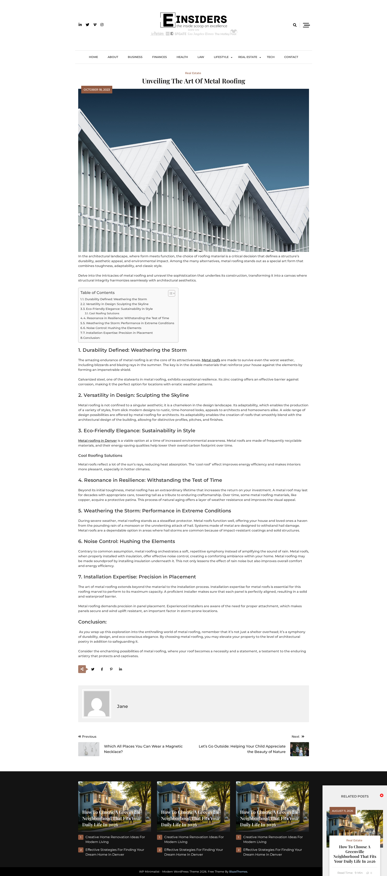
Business (135, 57)
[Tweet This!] (92, 669)
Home (93, 57)
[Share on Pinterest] (111, 669)
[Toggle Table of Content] (169, 293)
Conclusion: (91, 338)
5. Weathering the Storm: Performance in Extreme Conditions (128, 323)
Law (201, 57)
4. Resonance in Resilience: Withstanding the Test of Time (126, 318)
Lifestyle (221, 57)
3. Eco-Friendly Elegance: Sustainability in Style (118, 309)
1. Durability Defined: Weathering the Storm (114, 299)
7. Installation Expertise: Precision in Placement (118, 333)
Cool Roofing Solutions (104, 313)
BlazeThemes (238, 871)
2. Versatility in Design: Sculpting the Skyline (116, 304)
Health (182, 57)
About (113, 57)
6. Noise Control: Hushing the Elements (112, 328)
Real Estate (247, 57)
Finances (159, 57)
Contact (291, 57)
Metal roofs (211, 360)
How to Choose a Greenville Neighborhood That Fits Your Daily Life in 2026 (354, 854)
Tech (271, 57)
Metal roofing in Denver (97, 441)
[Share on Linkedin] (120, 669)
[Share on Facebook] (102, 669)
